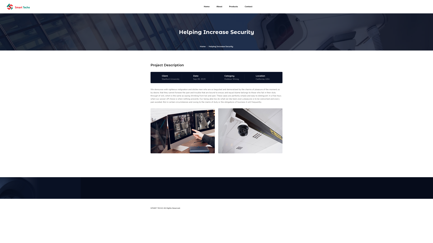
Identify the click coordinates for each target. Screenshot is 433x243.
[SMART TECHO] (18, 6)
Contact (248, 7)
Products (233, 7)
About (219, 7)
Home (207, 7)
